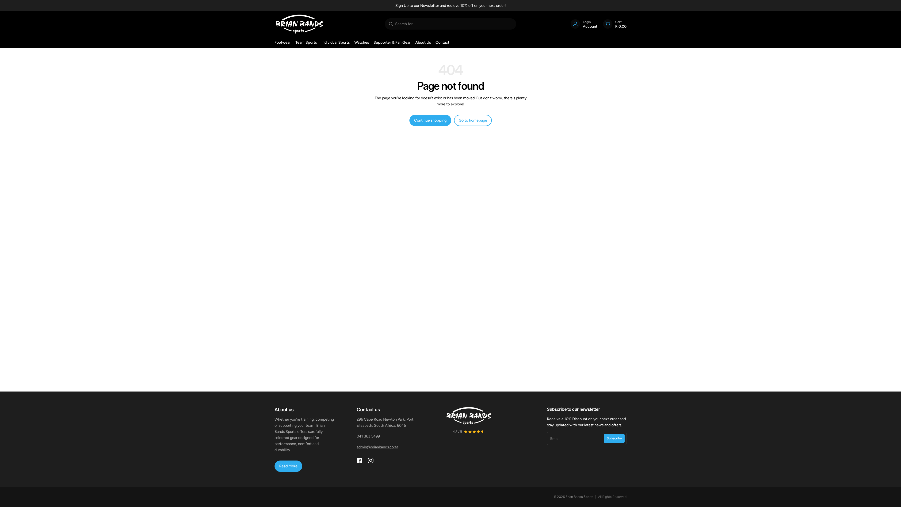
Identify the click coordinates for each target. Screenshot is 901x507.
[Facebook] (359, 460)
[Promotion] (450, 5)
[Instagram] (371, 460)
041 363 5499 (368, 436)
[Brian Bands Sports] (299, 24)
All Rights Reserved (612, 497)
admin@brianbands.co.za (377, 447)
